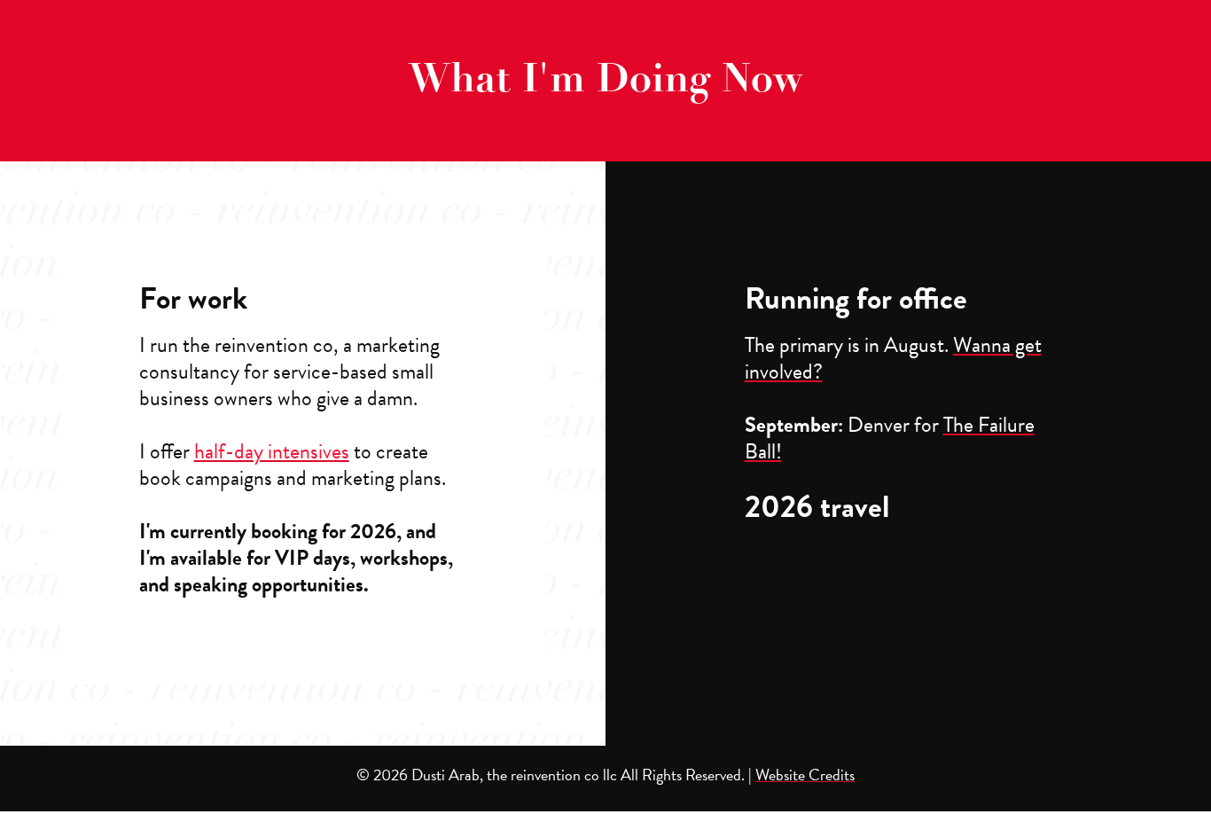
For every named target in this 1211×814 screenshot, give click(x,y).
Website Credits (805, 775)
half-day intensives (271, 451)
